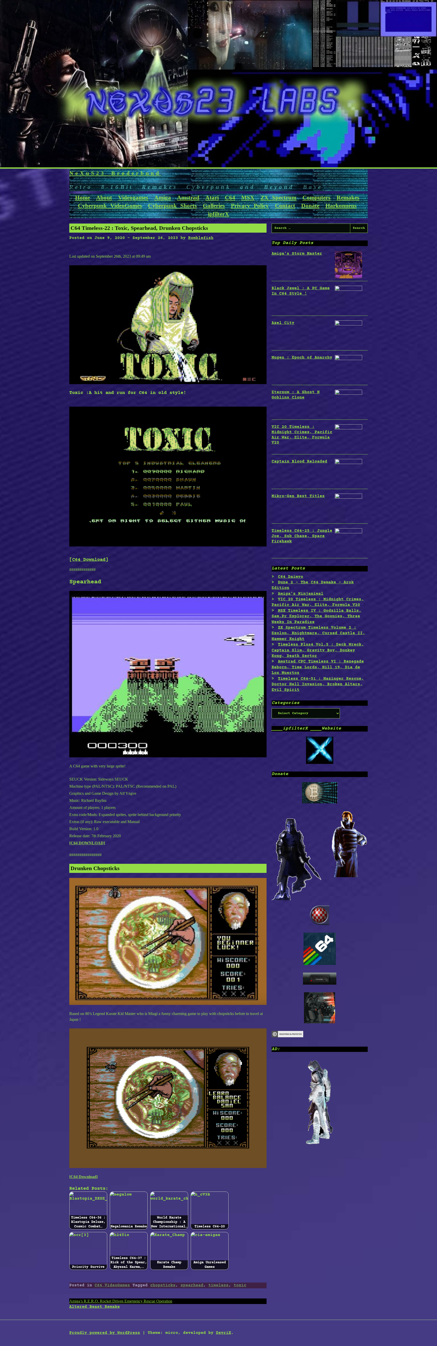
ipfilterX (218, 214)
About (104, 197)
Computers (316, 197)
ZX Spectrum (278, 197)
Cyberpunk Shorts (172, 206)
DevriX (223, 1333)
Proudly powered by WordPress (104, 1333)
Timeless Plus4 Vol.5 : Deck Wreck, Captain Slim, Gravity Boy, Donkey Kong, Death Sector (318, 650)
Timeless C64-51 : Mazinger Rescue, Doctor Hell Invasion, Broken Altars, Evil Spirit (318, 684)
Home (82, 197)
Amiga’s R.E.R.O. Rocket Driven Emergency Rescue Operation (120, 1301)
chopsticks (163, 1285)
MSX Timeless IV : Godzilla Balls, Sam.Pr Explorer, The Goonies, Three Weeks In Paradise (316, 616)
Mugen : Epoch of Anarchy (302, 357)
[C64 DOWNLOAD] (87, 843)
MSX (247, 197)
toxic (240, 1285)
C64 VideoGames (112, 1285)
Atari (212, 197)
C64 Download (88, 559)
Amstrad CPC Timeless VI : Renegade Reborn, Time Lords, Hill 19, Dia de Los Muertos (318, 667)
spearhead (192, 1285)
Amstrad (188, 197)
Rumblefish (200, 238)
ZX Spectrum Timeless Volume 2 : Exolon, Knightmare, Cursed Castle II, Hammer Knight (318, 633)
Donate (310, 206)
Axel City (283, 323)
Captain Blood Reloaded (299, 461)
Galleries (214, 206)
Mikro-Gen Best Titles (298, 496)
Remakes (348, 197)
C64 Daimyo (290, 577)
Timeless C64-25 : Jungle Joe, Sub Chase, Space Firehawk (302, 536)
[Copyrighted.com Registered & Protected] (287, 1036)
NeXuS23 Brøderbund (115, 173)
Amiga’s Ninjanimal (300, 593)
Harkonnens (341, 206)
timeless (218, 1285)
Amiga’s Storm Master (297, 253)
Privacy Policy (250, 206)
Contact (285, 206)
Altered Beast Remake (94, 1307)
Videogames (133, 197)
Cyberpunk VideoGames (110, 206)
